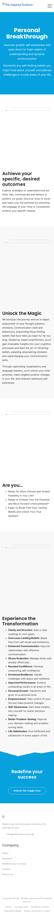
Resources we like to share (37, 911)
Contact (6, 869)
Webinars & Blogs (12, 911)
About (5, 853)
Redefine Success (40, 907)
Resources (7, 874)
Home (8, 907)
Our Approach (21, 907)
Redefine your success (14, 863)
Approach (7, 858)
